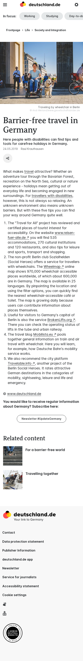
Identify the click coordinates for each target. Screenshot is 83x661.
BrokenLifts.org (59, 320)
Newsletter (10, 568)
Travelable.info (19, 363)
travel (29, 171)
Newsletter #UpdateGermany (41, 418)
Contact (8, 532)
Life (27, 30)
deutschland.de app (17, 559)
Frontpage (13, 30)
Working (29, 16)
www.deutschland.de (24, 394)
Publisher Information (18, 550)
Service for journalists (19, 577)
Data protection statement (23, 541)
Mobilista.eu (43, 334)
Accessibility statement (20, 586)
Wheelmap (52, 267)
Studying (52, 16)
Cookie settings (14, 595)
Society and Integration (50, 30)
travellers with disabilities (52, 196)
